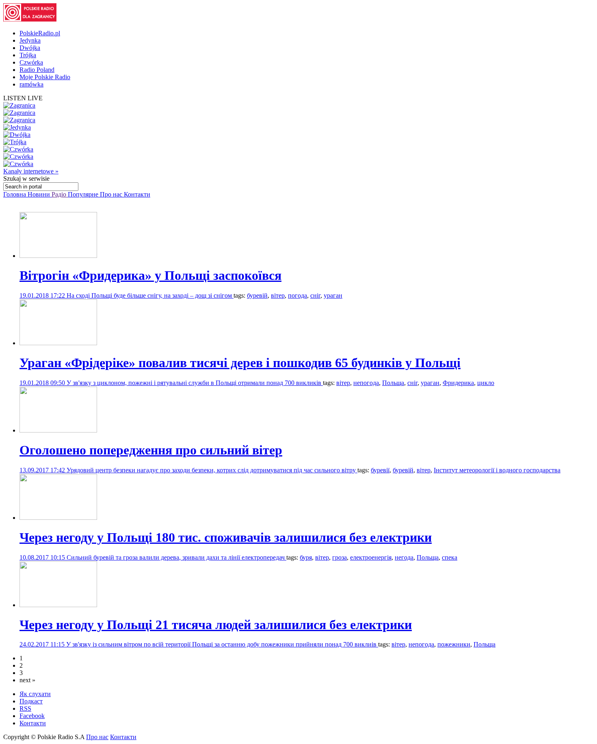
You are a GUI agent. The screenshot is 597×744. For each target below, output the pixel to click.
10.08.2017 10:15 (43, 557)
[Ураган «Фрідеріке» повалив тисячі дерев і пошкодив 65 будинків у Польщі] (58, 343)
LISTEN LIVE (23, 98)
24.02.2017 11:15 (42, 644)
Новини (40, 194)
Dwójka (29, 47)
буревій (257, 295)
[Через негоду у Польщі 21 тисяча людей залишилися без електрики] (58, 604)
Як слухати (35, 693)
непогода (366, 382)
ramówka (31, 84)
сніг (315, 295)
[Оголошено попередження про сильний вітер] (58, 430)
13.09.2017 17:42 (43, 470)
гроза (339, 557)
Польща (393, 382)
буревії (380, 470)
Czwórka (31, 62)
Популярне (84, 194)
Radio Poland (36, 69)
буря (306, 557)
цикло (485, 382)
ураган (333, 295)
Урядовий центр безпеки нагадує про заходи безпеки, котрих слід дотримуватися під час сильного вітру (212, 470)
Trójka (27, 55)
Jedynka (30, 40)
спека (449, 557)
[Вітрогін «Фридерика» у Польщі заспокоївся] (58, 255)
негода (404, 557)
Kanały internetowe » (30, 171)
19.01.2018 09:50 (43, 382)
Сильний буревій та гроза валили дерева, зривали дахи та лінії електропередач (176, 557)
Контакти (137, 194)
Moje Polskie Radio (44, 77)
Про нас (112, 194)
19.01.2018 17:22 (43, 295)
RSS (25, 708)
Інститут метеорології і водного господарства (497, 470)
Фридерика (458, 382)
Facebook (32, 715)
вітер (278, 295)
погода (297, 295)
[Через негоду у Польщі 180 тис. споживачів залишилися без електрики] (58, 517)
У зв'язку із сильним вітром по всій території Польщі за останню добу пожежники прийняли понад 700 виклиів (222, 644)
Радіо (60, 194)
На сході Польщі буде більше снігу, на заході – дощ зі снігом (150, 295)
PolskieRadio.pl (39, 33)
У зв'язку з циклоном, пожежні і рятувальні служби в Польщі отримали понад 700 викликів (195, 382)
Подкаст (31, 701)
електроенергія (371, 557)
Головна (15, 194)
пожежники (453, 644)
